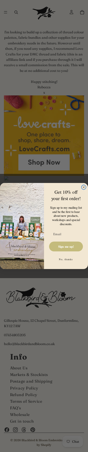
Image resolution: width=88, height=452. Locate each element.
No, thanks (66, 259)
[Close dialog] (83, 187)
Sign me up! (66, 246)
